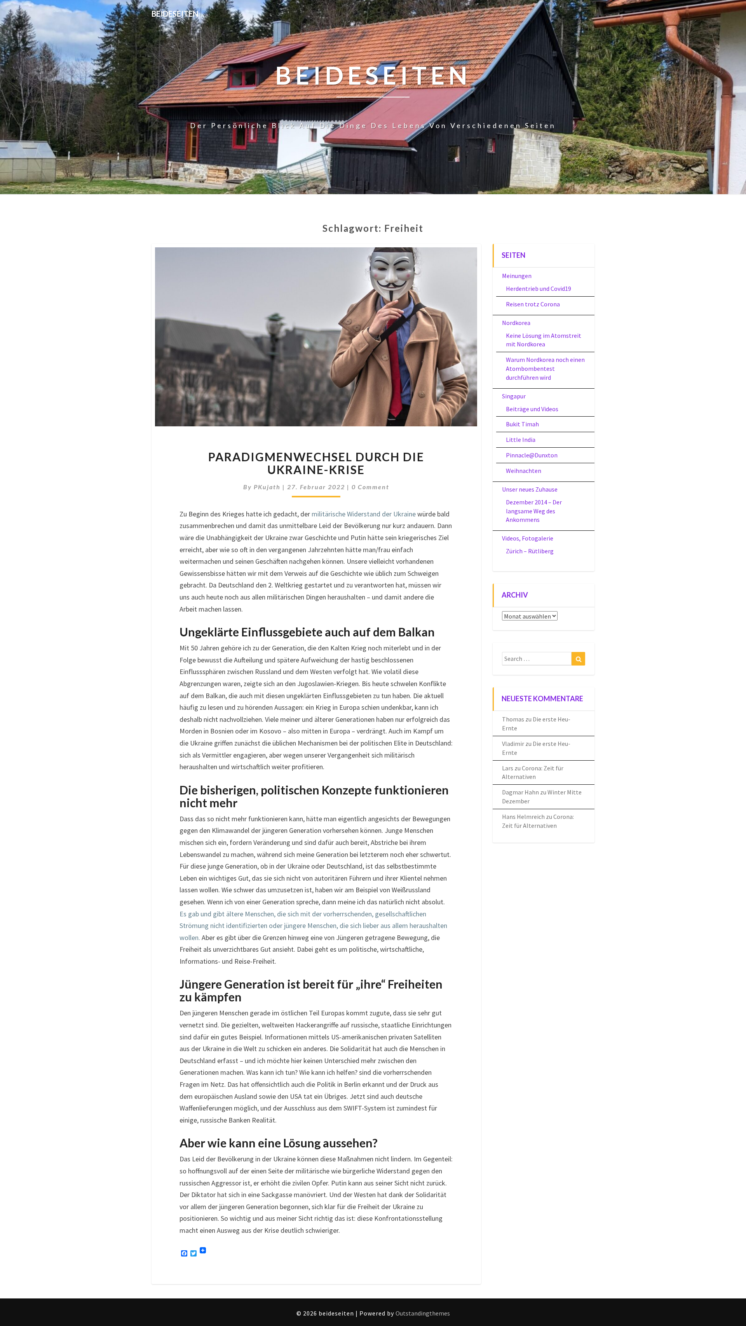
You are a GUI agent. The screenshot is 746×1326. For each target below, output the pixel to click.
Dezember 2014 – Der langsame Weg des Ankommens (534, 511)
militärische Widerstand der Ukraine (364, 513)
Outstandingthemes (423, 1313)
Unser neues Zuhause (530, 489)
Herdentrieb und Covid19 (538, 288)
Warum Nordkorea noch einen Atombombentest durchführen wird (545, 368)
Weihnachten (523, 470)
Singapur (514, 396)
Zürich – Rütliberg (530, 551)
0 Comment (370, 486)
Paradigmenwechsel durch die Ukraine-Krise (316, 463)
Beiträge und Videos (532, 409)
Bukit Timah (522, 424)
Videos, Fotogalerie (527, 538)
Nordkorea (516, 323)
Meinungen (517, 276)
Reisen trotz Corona (533, 304)
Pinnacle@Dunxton (532, 455)
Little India (520, 439)
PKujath (267, 486)
